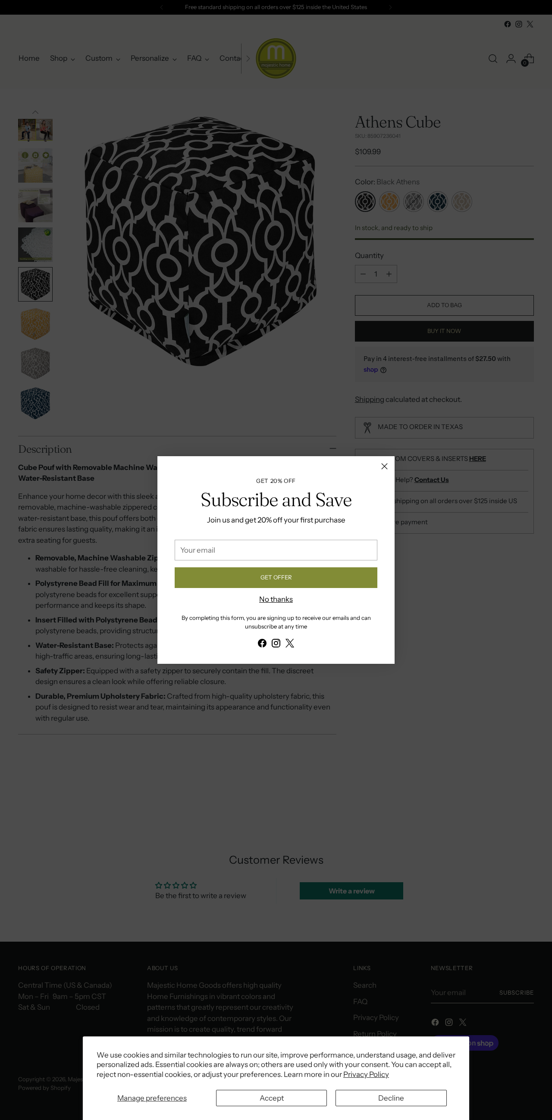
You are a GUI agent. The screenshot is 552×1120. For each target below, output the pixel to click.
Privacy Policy (366, 1074)
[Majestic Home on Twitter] (290, 645)
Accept (272, 1098)
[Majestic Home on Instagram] (276, 645)
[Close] (384, 466)
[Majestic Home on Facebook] (262, 645)
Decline (391, 1098)
